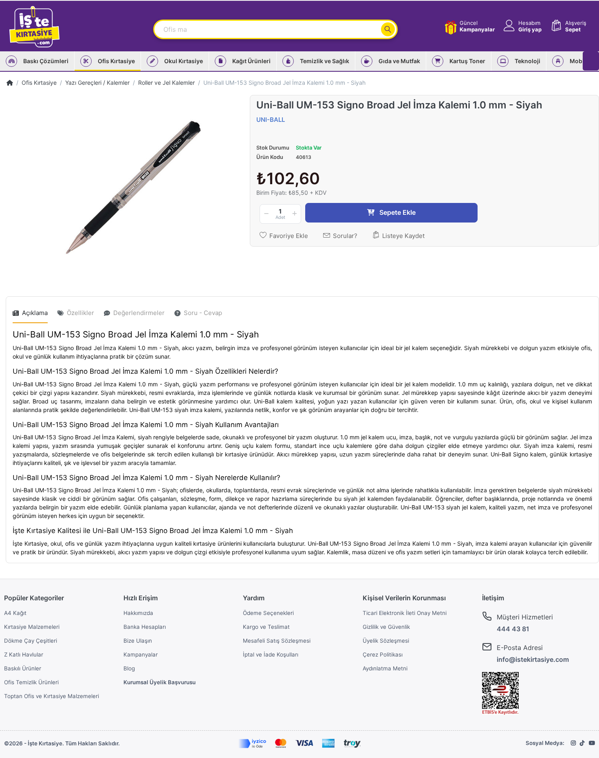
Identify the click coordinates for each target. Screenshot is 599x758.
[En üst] (10, 82)
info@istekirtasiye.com (533, 659)
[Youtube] (592, 743)
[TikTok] (582, 743)
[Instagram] (573, 743)
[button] (521, 26)
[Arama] (388, 29)
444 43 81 (513, 629)
